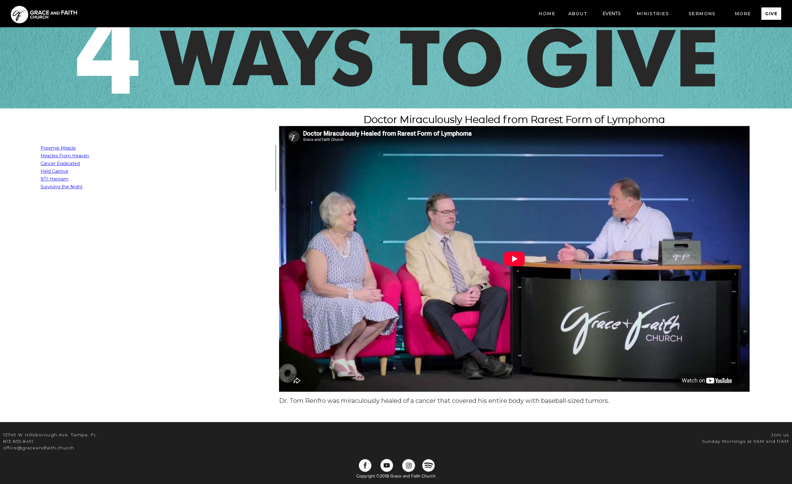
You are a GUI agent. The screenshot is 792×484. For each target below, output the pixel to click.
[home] (44, 13)
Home (547, 13)
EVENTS (612, 14)
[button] (577, 13)
